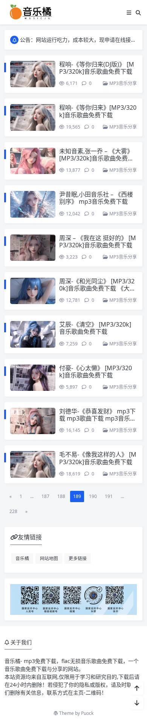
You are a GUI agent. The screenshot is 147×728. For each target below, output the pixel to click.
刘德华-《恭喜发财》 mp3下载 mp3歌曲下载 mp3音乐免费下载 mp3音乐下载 (97, 418)
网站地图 (49, 558)
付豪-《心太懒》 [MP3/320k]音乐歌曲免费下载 (95, 371)
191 (109, 496)
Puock (87, 713)
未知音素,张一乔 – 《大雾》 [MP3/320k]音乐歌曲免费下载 (96, 158)
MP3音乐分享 (122, 83)
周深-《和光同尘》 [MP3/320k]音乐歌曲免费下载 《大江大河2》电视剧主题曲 (97, 288)
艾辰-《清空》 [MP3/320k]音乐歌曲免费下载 (95, 328)
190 (93, 496)
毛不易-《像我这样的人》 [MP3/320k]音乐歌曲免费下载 (97, 458)
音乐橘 (22, 558)
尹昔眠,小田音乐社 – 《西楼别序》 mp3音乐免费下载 (96, 198)
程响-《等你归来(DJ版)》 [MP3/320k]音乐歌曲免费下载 (96, 68)
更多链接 (78, 558)
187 (45, 496)
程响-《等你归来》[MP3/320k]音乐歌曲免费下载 (97, 111)
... (32, 496)
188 (61, 496)
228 (13, 511)
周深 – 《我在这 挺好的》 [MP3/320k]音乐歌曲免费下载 (97, 241)
